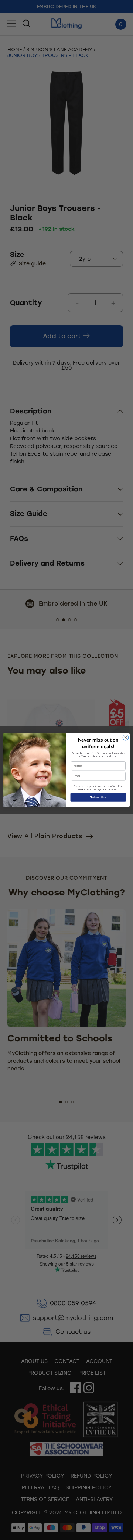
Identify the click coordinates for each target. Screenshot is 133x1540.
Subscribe (98, 797)
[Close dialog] (125, 737)
